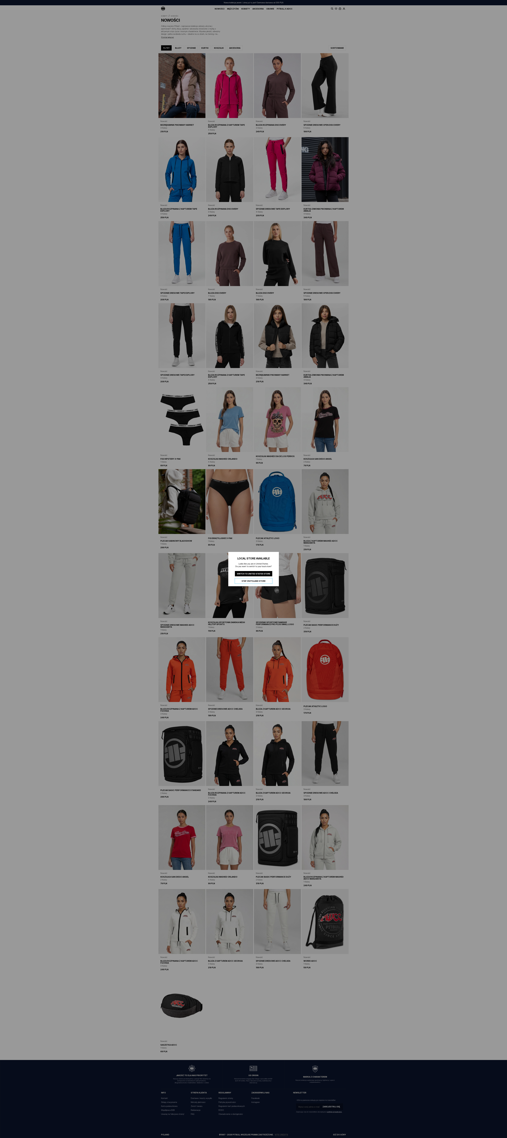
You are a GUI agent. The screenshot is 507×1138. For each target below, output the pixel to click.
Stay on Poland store (254, 581)
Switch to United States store (253, 573)
